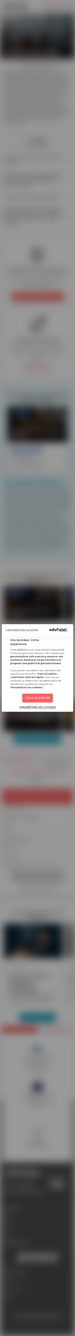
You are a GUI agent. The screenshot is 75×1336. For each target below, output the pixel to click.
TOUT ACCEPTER (37, 698)
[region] (37, 668)
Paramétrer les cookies (37, 707)
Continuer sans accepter (22, 629)
